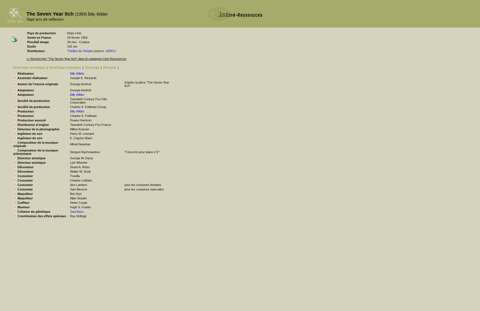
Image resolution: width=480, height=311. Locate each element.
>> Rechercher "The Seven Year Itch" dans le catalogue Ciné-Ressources (76, 58)
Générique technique (28, 68)
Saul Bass (77, 211)
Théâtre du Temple (79, 51)
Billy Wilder (77, 73)
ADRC (110, 51)
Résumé (109, 68)
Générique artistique (65, 68)
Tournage (92, 68)
